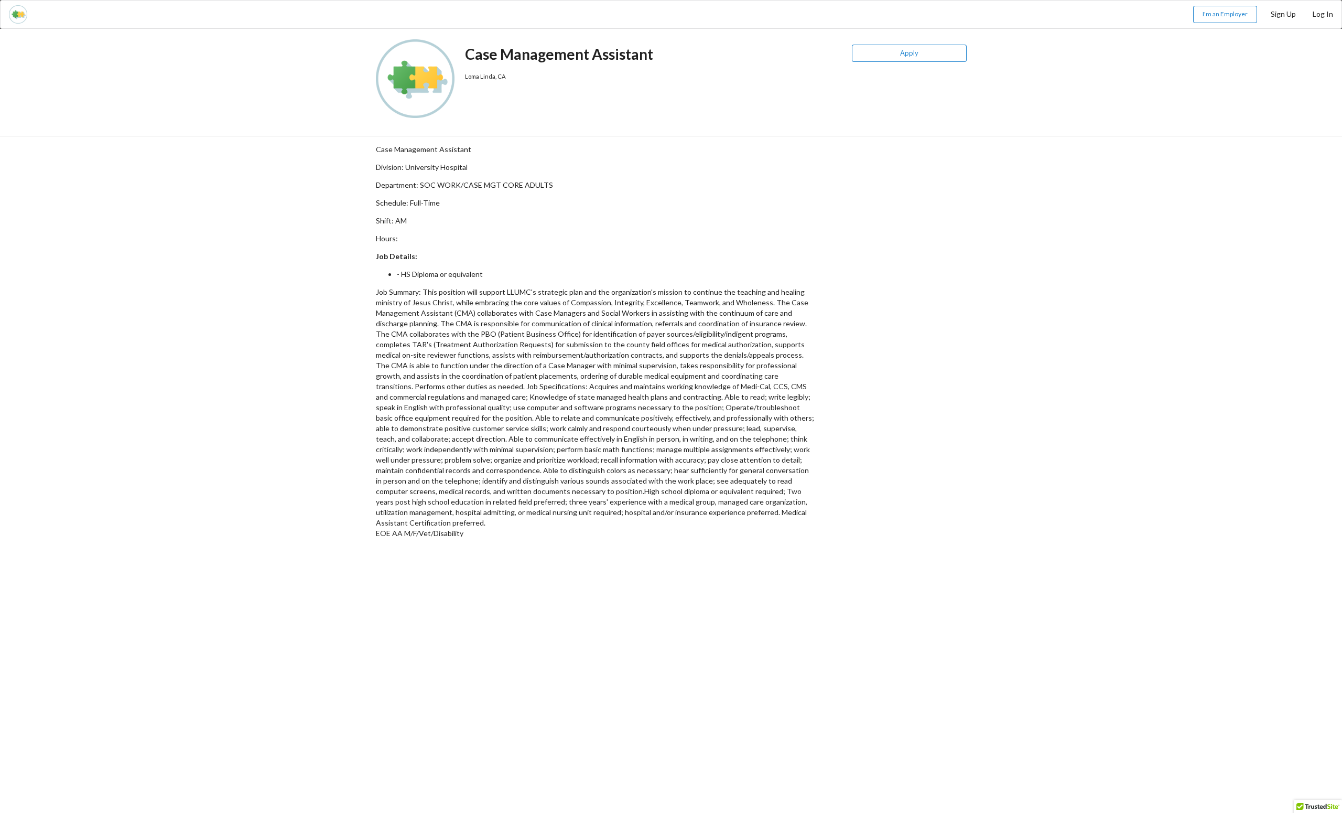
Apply (909, 53)
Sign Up (1283, 13)
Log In (1323, 13)
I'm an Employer (1225, 14)
